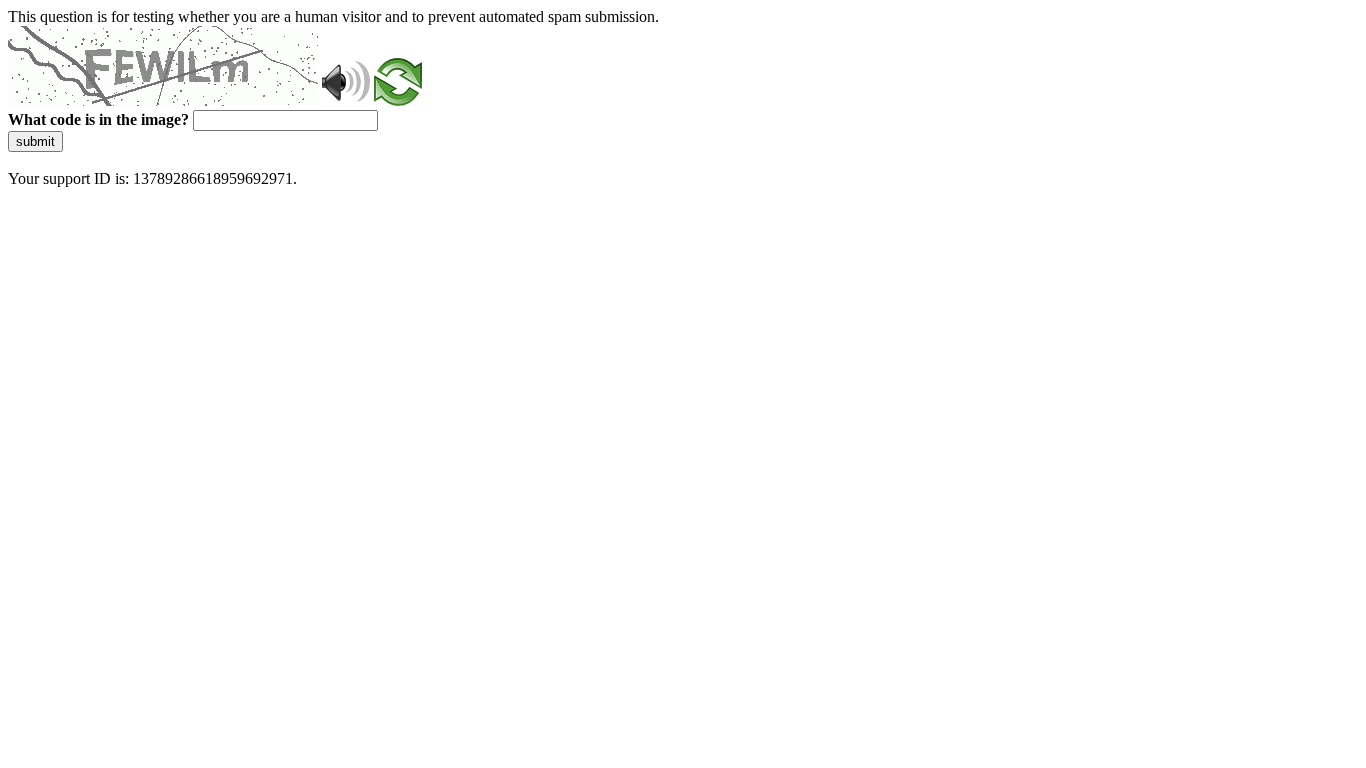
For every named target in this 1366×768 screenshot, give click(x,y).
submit (35, 141)
